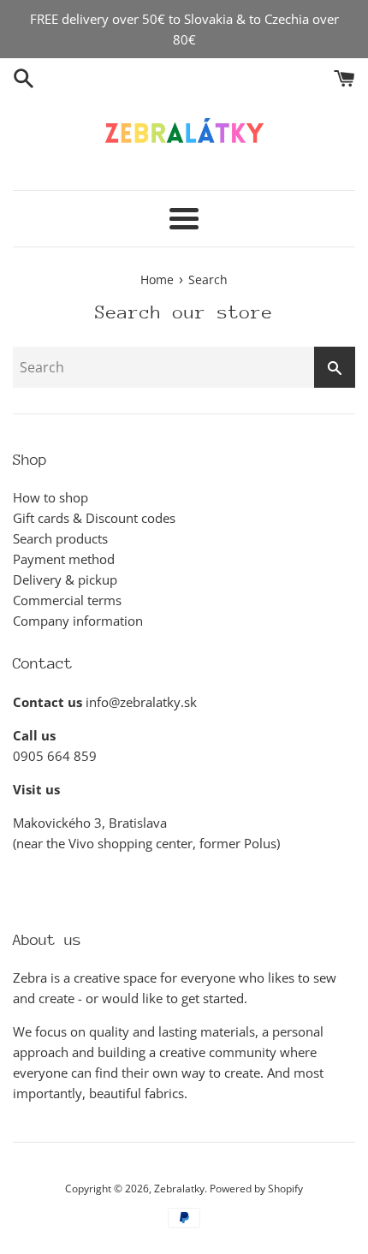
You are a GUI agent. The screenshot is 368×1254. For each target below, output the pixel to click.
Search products (60, 538)
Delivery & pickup (65, 579)
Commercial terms (67, 600)
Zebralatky (179, 1188)
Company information (78, 620)
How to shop (50, 497)
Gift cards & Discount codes (94, 517)
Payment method (64, 559)
